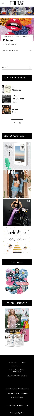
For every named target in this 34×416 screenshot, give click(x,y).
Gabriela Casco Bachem (22, 36)
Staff (23, 362)
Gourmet (15, 95)
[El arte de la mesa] (6, 99)
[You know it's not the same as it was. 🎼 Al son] (17, 212)
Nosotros (12, 362)
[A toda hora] (6, 109)
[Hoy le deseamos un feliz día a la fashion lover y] (17, 240)
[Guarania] (6, 89)
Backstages (17, 366)
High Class (21, 413)
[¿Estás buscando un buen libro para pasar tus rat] (17, 155)
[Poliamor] (17, 29)
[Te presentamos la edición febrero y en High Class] (17, 184)
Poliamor (9, 40)
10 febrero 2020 (7, 36)
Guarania (16, 90)
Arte (13, 87)
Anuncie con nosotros (17, 375)
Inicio (3, 11)
